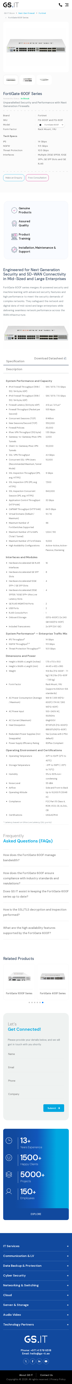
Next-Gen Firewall (26, 13)
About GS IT (26, 1375)
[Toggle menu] (67, 5)
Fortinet (42, 13)
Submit (52, 1108)
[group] (10, 80)
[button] (29, 1002)
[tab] (36, 369)
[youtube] (46, 1361)
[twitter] (26, 1361)
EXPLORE (36, 1214)
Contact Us (46, 1375)
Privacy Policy (58, 1379)
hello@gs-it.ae (40, 1353)
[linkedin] (39, 1361)
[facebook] (32, 1361)
